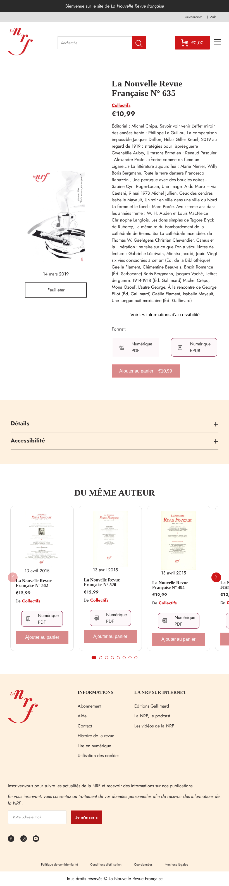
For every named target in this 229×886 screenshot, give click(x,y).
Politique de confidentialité (59, 864)
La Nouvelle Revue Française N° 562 (34, 583)
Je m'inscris (86, 817)
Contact (85, 726)
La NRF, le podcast (152, 716)
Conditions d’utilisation (105, 864)
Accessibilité (28, 440)
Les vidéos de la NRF (154, 726)
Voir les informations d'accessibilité (165, 314)
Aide (82, 716)
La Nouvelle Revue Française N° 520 (102, 582)
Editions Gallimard (151, 706)
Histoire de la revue (96, 735)
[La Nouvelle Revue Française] (23, 721)
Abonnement (89, 706)
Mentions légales (176, 864)
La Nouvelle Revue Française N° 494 (170, 585)
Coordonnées (143, 864)
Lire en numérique (94, 746)
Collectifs (121, 105)
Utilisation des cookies (98, 755)
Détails (20, 423)
